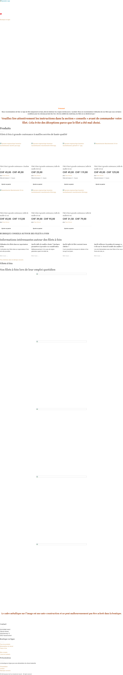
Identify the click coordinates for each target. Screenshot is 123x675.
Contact (2, 668)
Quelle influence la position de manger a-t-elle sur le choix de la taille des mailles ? (108, 245)
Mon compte (3, 652)
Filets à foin (3, 648)
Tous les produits (5, 644)
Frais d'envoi (6, 175)
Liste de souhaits (5, 654)
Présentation (4, 666)
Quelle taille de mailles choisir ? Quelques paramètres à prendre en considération (45, 245)
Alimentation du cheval (6, 646)
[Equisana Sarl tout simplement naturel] (14, 5)
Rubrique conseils (5, 670)
